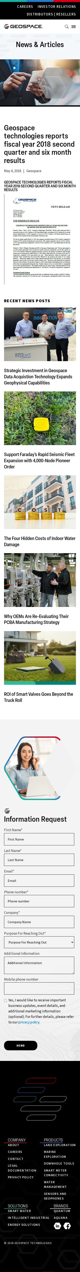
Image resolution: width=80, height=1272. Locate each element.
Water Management (55, 1184)
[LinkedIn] (58, 1226)
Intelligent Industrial (29, 1218)
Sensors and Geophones (55, 1196)
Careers (25, 7)
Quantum (62, 1211)
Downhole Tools (59, 1163)
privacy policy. (29, 1022)
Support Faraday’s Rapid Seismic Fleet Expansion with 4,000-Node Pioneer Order (39, 460)
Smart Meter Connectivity (56, 1173)
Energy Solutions (24, 1225)
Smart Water (19, 1211)
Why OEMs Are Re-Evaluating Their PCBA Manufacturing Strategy (36, 619)
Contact (16, 1159)
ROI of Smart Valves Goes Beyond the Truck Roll (38, 697)
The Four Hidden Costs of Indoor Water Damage (40, 541)
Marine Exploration (55, 1154)
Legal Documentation (22, 1168)
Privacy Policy (21, 1177)
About (13, 1145)
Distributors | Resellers (51, 14)
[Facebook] (67, 1226)
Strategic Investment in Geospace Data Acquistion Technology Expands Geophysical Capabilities (38, 376)
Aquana (61, 1218)
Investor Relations (57, 7)
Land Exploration (60, 1145)
